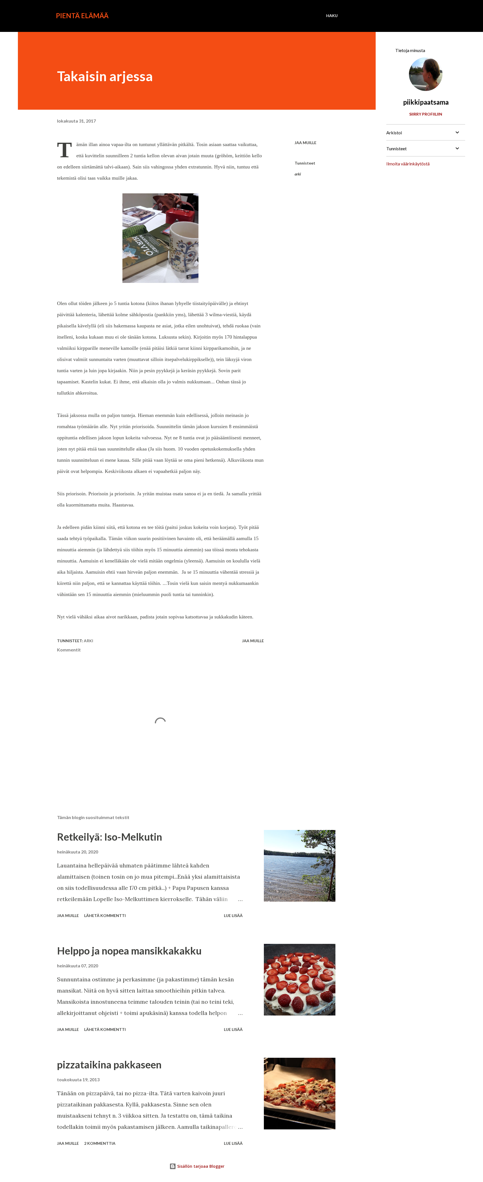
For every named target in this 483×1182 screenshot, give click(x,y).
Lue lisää (233, 915)
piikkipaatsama (426, 102)
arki (298, 174)
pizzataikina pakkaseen (109, 1064)
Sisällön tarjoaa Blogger (200, 1166)
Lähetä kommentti (105, 915)
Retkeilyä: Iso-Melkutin (109, 837)
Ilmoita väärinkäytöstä (408, 163)
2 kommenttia (99, 1143)
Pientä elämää (82, 15)
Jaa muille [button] (305, 142)
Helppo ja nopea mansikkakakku (129, 950)
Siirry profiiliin (425, 114)
